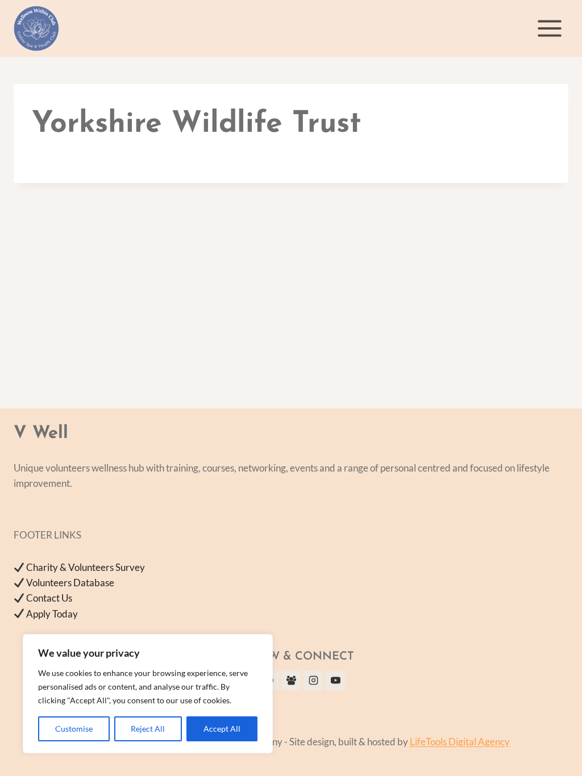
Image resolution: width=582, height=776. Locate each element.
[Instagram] (313, 680)
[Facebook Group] (291, 680)
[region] (148, 693)
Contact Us (49, 598)
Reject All (148, 728)
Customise (74, 728)
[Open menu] (549, 28)
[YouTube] (335, 680)
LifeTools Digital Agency (460, 742)
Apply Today (52, 614)
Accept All (221, 728)
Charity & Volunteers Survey (85, 567)
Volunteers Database (70, 583)
